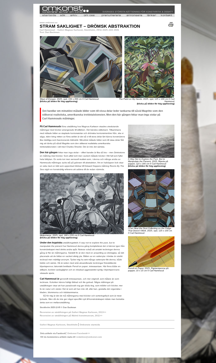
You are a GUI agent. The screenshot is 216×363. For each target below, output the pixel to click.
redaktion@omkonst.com (89, 337)
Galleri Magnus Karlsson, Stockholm (59, 324)
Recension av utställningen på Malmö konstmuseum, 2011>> (71, 315)
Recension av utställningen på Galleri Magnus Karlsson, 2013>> (73, 312)
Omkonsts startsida (90, 324)
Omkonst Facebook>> (78, 333)
